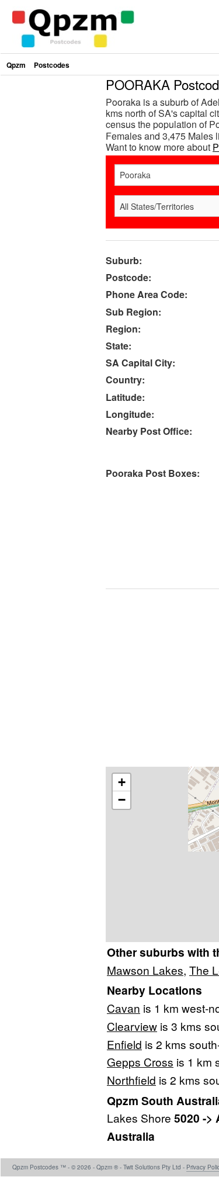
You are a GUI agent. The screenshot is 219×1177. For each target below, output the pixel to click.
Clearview (132, 1026)
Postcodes (51, 65)
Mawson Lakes (145, 970)
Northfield (131, 1080)
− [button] (122, 799)
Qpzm (16, 65)
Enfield (124, 1044)
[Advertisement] (109, 187)
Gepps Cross (140, 1061)
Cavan (123, 1008)
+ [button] (122, 782)
